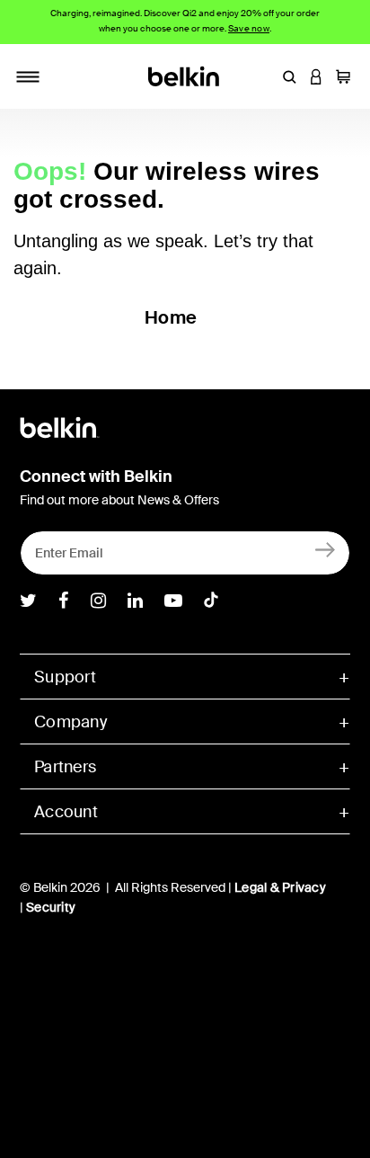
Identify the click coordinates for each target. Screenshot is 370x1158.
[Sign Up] (325, 548)
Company (70, 722)
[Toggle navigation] (27, 76)
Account (66, 812)
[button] (289, 76)
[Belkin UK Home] (185, 75)
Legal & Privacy (280, 887)
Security (50, 907)
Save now (248, 28)
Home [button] (171, 317)
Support (65, 677)
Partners (65, 767)
